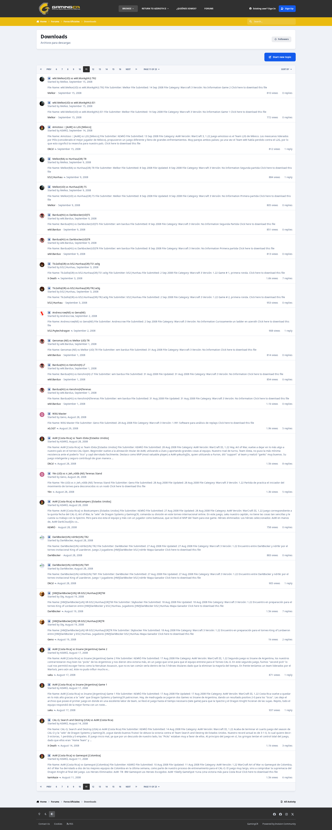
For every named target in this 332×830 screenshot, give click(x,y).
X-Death (52, 278)
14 (106, 69)
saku (50, 674)
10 (80, 69)
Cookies (58, 823)
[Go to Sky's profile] (42, 594)
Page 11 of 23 (150, 69)
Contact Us (44, 823)
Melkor (64, 81)
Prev (49, 69)
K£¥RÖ (64, 130)
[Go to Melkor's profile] (42, 79)
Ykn (50, 491)
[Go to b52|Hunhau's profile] (42, 264)
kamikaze (53, 777)
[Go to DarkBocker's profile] (42, 537)
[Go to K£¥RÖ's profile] (42, 128)
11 (86, 69)
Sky (62, 596)
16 (120, 69)
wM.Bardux (66, 218)
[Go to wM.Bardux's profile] (42, 215)
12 (93, 69)
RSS (71, 823)
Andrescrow (67, 316)
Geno (63, 417)
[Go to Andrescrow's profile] (42, 313)
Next (128, 69)
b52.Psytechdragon (59, 330)
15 (113, 69)
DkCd (51, 149)
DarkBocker (66, 540)
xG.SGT (52, 428)
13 (100, 69)
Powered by (279, 823)
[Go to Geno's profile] (42, 414)
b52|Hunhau (55, 177)
